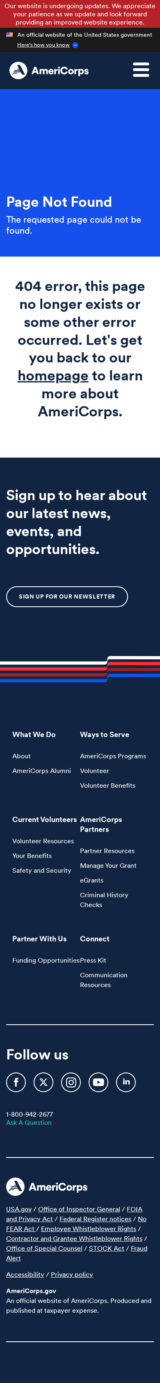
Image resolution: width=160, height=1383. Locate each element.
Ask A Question (29, 1122)
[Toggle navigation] (146, 74)
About (21, 756)
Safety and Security (41, 870)
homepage (53, 375)
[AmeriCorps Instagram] (71, 1086)
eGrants (91, 880)
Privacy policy (72, 1274)
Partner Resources (107, 851)
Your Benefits (32, 855)
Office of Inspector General (79, 1209)
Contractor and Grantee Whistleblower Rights (74, 1238)
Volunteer (94, 770)
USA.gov (19, 1209)
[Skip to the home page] (49, 70)
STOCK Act (106, 1248)
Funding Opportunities (46, 960)
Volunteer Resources (43, 841)
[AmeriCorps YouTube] (99, 1086)
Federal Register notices (95, 1219)
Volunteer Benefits (107, 785)
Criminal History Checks (104, 900)
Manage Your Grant (108, 865)
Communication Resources (104, 980)
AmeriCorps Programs (113, 756)
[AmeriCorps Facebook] (16, 1086)
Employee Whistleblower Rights (88, 1228)
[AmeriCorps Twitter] (44, 1086)
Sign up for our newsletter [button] (67, 596)
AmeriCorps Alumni (41, 770)
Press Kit (93, 960)
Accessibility (25, 1274)
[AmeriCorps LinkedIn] (126, 1086)
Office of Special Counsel (44, 1248)
